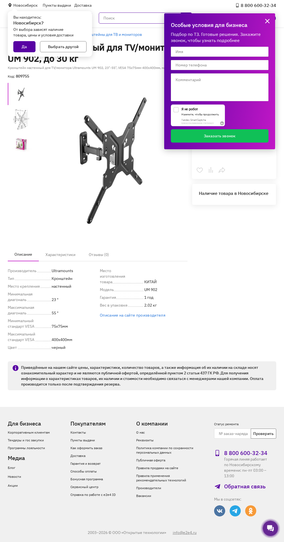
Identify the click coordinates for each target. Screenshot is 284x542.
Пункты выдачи (57, 5)
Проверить (263, 433)
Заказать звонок (219, 135)
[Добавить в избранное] (199, 170)
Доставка (83, 5)
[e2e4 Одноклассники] (250, 510)
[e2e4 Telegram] (235, 510)
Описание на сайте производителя (132, 315)
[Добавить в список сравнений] (210, 170)
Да (24, 46)
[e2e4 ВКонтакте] (219, 510)
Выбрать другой (63, 46)
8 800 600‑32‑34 (258, 5)
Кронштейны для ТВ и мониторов (112, 34)
